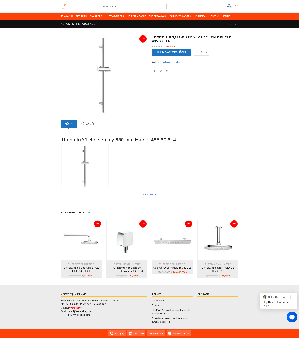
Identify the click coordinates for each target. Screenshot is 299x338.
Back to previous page (78, 24)
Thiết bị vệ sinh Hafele (170, 62)
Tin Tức (215, 16)
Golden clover (158, 301)
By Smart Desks (81, 335)
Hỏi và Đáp (88, 123)
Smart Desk (96, 16)
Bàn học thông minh (181, 16)
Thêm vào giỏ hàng (171, 52)
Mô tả (69, 123)
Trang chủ (67, 16)
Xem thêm (148, 194)
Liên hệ (226, 16)
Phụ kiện (200, 16)
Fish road (156, 305)
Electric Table (137, 16)
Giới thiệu (81, 16)
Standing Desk (117, 16)
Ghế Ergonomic (157, 16)
